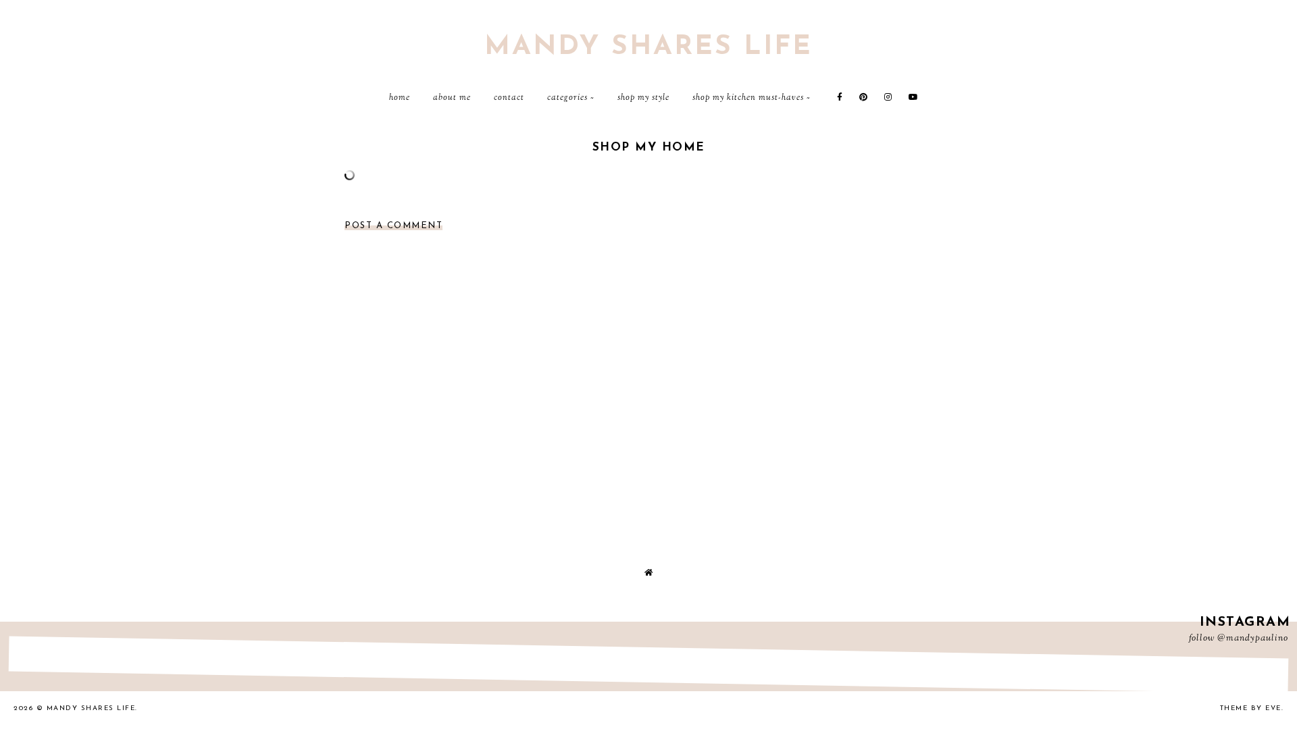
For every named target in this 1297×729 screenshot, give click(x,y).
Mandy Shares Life (648, 47)
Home (399, 98)
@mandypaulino (1252, 638)
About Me (452, 98)
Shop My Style (643, 98)
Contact (509, 98)
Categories (567, 98)
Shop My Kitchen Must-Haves (748, 98)
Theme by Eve (1250, 708)
